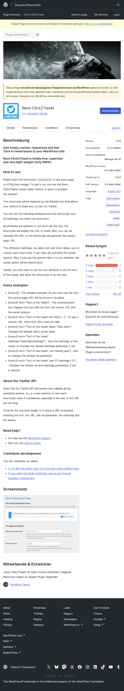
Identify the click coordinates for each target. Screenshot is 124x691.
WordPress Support (39, 438)
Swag (99, 624)
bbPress (9, 647)
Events (98, 613)
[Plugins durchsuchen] (37, 34)
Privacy (7, 624)
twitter (116, 218)
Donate (100, 619)
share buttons (112, 205)
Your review (92, 293)
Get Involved (101, 607)
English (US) (114, 191)
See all (117, 293)
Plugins (37, 619)
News (6, 613)
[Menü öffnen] (119, 5)
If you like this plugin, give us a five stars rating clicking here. (43, 468)
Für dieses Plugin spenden (101, 359)
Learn (67, 607)
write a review (32, 443)
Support (116, 127)
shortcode (114, 212)
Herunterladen (110, 110)
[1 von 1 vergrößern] (75, 499)
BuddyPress (12, 652)
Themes (38, 613)
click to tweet (113, 198)
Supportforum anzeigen (99, 324)
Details (11, 127)
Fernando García (37, 113)
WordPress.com (14, 635)
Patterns (38, 624)
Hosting (7, 619)
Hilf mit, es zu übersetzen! (99, 23)
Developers (70, 619)
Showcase (39, 607)
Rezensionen (30, 127)
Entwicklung (73, 127)
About (6, 607)
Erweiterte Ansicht (96, 234)
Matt (7, 641)
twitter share (113, 225)
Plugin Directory (11, 14)
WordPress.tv (73, 624)
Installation (51, 127)
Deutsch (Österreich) (23, 667)
